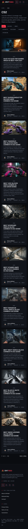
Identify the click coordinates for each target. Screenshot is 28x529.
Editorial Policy (5, 496)
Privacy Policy (5, 507)
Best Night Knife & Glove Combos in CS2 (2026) (14, 351)
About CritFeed (5, 493)
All (4, 26)
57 (8, 456)
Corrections (5, 512)
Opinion (5, 32)
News (16, 26)
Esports (5, 29)
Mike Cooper (10, 71)
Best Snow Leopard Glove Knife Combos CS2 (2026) (12, 434)
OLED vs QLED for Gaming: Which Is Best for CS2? (14, 59)
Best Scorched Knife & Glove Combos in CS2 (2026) (12, 227)
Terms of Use (5, 510)
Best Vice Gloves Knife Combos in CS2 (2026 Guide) (11, 185)
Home (3, 8)
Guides (9, 26)
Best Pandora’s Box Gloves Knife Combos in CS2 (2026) (12, 143)
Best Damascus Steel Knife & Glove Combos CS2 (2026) (12, 309)
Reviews (13, 29)
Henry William (11, 114)
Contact (4, 499)
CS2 (14, 56)
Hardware (22, 29)
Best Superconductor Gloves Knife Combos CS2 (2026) (13, 99)
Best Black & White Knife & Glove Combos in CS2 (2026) (12, 392)
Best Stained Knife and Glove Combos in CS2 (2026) (11, 269)
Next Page (23, 456)
